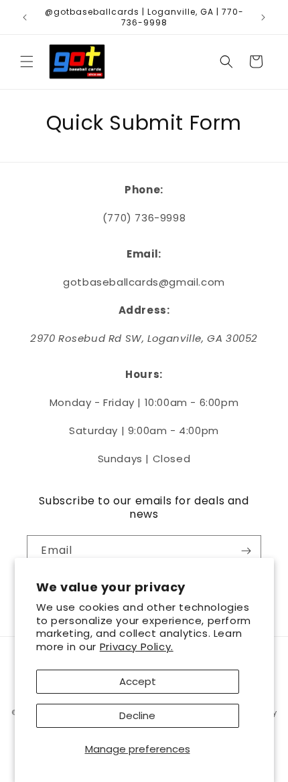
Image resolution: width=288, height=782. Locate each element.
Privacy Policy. (136, 647)
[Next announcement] (263, 17)
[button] (27, 61)
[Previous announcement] (25, 17)
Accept (137, 681)
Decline (137, 715)
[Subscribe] (246, 551)
